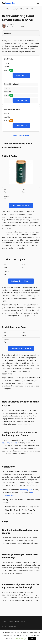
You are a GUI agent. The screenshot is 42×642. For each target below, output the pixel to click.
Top (8, 3)
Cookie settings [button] (20, 639)
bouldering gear (26, 490)
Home (4, 9)
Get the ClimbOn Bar (20, 205)
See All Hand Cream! (21, 135)
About (4, 621)
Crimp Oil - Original (11, 84)
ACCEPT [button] (32, 638)
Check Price (20, 75)
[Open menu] (38, 3)
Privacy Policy (20, 621)
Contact (10, 621)
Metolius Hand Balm (12, 109)
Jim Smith (10, 24)
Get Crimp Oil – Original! (19, 281)
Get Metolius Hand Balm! (20, 349)
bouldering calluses (9, 443)
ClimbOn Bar (9, 59)
